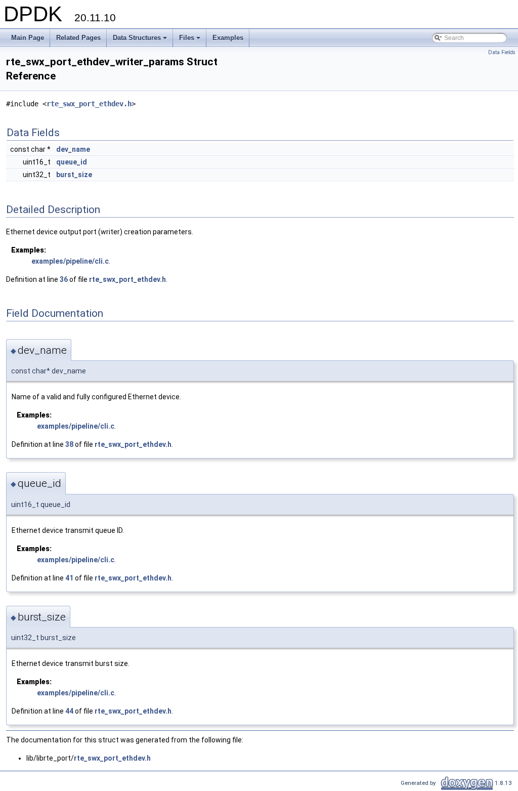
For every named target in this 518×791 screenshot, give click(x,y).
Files (190, 40)
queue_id (71, 162)
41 (69, 578)
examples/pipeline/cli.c (70, 261)
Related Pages (78, 37)
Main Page (27, 37)
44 (69, 711)
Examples (227, 37)
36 (64, 279)
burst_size (74, 175)
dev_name (73, 149)
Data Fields (501, 52)
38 (69, 444)
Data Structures (140, 40)
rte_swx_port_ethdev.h (89, 104)
